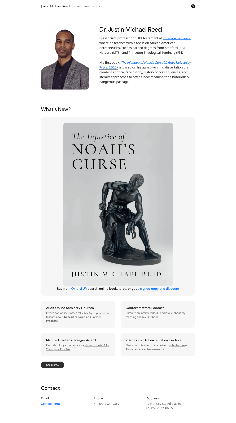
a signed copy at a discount (158, 288)
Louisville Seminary (177, 38)
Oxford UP (78, 288)
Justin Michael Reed (55, 6)
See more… (52, 365)
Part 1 (156, 313)
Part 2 (168, 313)
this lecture (178, 345)
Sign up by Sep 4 (99, 313)
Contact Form (50, 404)
